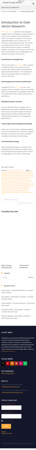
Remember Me (8, 421)
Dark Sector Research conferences (22, 174)
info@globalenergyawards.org (10, 387)
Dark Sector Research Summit (25, 185)
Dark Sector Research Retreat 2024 (19, 184)
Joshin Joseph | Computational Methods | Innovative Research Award (17, 291)
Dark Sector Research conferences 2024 (13, 175)
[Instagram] (21, 363)
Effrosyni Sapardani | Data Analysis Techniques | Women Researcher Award (16, 317)
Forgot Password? (6, 433)
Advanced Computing (10, 199)
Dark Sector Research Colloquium (17, 171)
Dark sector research (7, 32)
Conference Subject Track (15, 170)
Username (8, 404)
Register (3, 432)
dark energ (18, 87)
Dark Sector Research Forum (19, 180)
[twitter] (3, 363)
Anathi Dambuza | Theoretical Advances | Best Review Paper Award (18, 304)
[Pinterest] (8, 363)
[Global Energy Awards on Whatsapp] (25, 363)
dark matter (18, 65)
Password (7, 412)
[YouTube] (16, 363)
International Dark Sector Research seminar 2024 (17, 193)
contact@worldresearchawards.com (12, 392)
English (22, 1)
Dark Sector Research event (25, 177)
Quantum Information (25, 203)
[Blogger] (12, 363)
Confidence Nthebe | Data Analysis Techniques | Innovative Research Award (16, 311)
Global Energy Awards (12, 2)
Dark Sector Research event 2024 (11, 179)
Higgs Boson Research (24, 266)
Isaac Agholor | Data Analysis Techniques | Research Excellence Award (17, 298)
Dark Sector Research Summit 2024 (12, 187)
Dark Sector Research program (16, 181)
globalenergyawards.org (9, 351)
